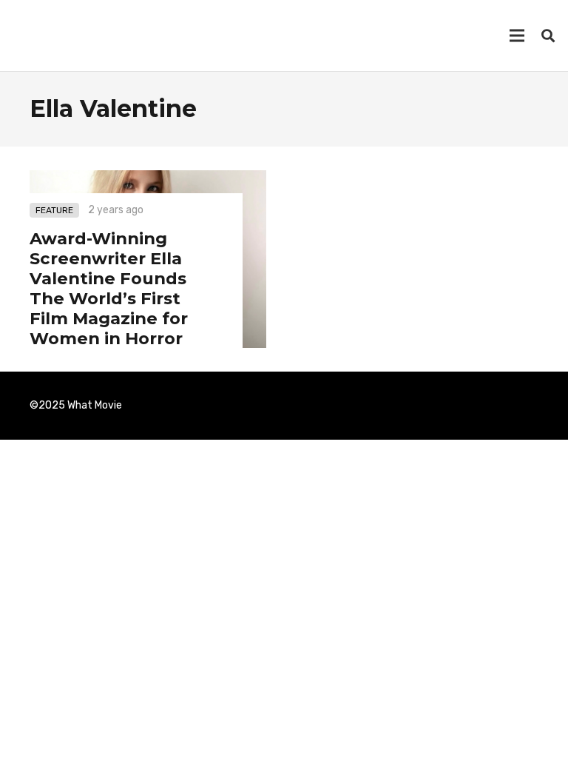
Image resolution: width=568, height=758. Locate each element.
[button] (548, 36)
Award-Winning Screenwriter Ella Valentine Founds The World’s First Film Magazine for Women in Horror (109, 288)
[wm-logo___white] (35, 35)
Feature (54, 210)
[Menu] (517, 35)
